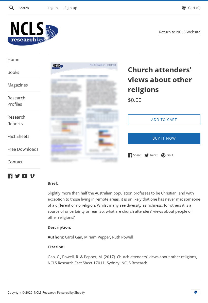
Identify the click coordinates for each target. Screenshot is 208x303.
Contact (15, 162)
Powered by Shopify (71, 292)
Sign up (70, 8)
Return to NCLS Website (179, 31)
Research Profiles (16, 101)
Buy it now (164, 138)
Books (13, 72)
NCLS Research (45, 292)
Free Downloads (23, 149)
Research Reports (16, 120)
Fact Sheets (18, 136)
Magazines (18, 85)
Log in (53, 8)
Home (13, 59)
